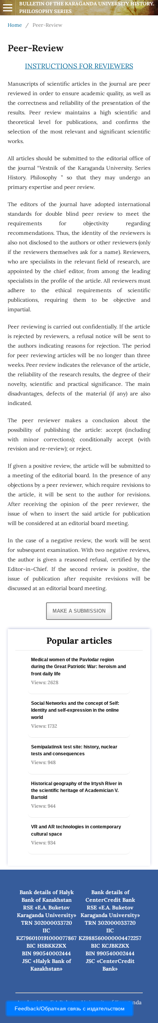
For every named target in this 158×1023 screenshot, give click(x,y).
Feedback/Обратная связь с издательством (69, 1008)
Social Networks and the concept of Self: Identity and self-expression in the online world (75, 710)
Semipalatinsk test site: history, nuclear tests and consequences (74, 750)
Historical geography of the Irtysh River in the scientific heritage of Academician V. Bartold (76, 790)
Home (15, 25)
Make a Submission (79, 611)
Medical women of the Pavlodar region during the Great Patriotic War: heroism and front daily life (78, 666)
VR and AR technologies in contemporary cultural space (76, 830)
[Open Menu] (7, 7)
